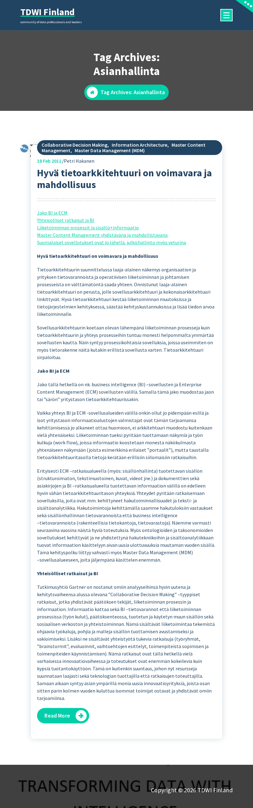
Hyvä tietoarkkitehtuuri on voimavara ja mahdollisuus (124, 179)
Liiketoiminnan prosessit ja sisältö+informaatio (88, 227)
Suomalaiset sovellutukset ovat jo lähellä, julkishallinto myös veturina (111, 242)
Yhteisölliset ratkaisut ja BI (65, 220)
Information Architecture (139, 145)
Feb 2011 (49, 161)
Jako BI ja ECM (52, 213)
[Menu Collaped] (226, 15)
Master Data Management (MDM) (110, 150)
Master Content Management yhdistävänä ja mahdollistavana (102, 235)
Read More (57, 715)
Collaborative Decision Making (74, 145)
